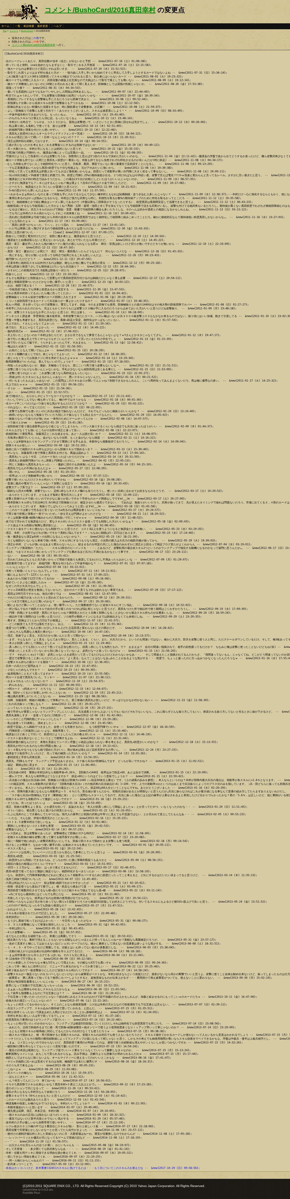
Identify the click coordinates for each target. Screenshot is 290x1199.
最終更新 (42, 26)
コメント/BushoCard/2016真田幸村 (100, 10)
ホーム (5, 26)
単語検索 (28, 26)
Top (5, 31)
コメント (13, 31)
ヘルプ (57, 26)
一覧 (17, 26)
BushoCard (27, 31)
